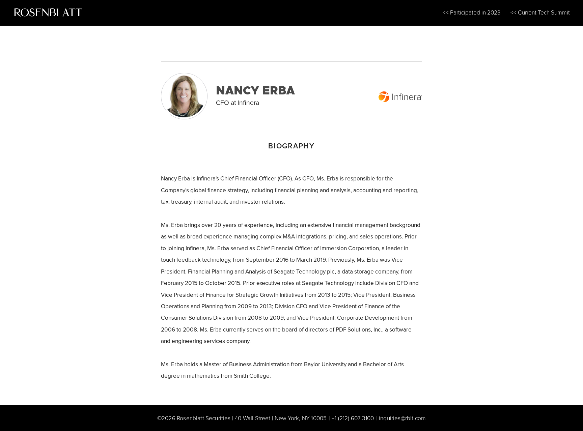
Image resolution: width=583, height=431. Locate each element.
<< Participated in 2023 (471, 12)
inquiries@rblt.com (402, 418)
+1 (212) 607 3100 (353, 418)
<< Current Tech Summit (540, 12)
